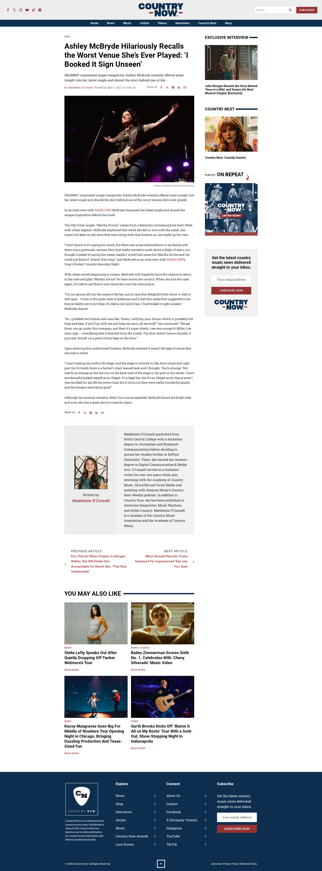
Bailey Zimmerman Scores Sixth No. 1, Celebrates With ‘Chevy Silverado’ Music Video (160, 657)
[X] (167, 87)
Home (94, 23)
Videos (162, 23)
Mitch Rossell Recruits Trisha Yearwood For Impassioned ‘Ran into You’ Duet (161, 561)
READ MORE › (73, 670)
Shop (228, 23)
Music (127, 23)
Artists (144, 23)
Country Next (207, 23)
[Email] (184, 87)
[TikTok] (33, 10)
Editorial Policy (248, 863)
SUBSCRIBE (307, 10)
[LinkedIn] (178, 87)
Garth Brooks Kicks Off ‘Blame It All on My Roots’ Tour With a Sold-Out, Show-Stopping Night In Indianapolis (161, 734)
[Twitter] (14, 10)
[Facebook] (8, 10)
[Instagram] (21, 10)
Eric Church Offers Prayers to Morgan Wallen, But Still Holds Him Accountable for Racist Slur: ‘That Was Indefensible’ (98, 563)
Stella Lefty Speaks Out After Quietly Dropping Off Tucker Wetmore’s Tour (90, 657)
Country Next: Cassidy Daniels (225, 157)
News (110, 23)
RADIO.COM (102, 210)
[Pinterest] (173, 87)
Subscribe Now (231, 290)
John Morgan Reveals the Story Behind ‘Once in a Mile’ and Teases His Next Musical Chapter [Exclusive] (231, 89)
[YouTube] (27, 10)
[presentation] (96, 623)
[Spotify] (40, 10)
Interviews (182, 23)
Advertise (216, 863)
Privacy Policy (231, 863)
